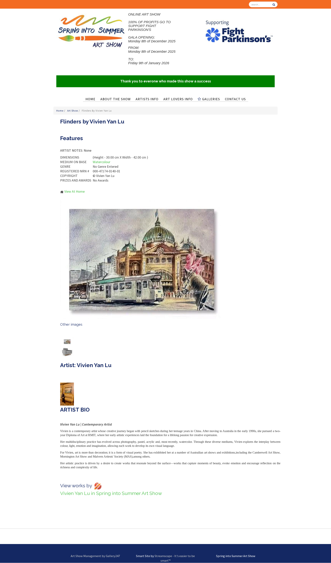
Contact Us (235, 99)
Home (90, 99)
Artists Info (147, 99)
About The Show (115, 99)
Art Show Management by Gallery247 (95, 556)
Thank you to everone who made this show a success (165, 81)
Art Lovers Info (178, 99)
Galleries (210, 99)
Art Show (73, 110)
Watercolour (101, 162)
